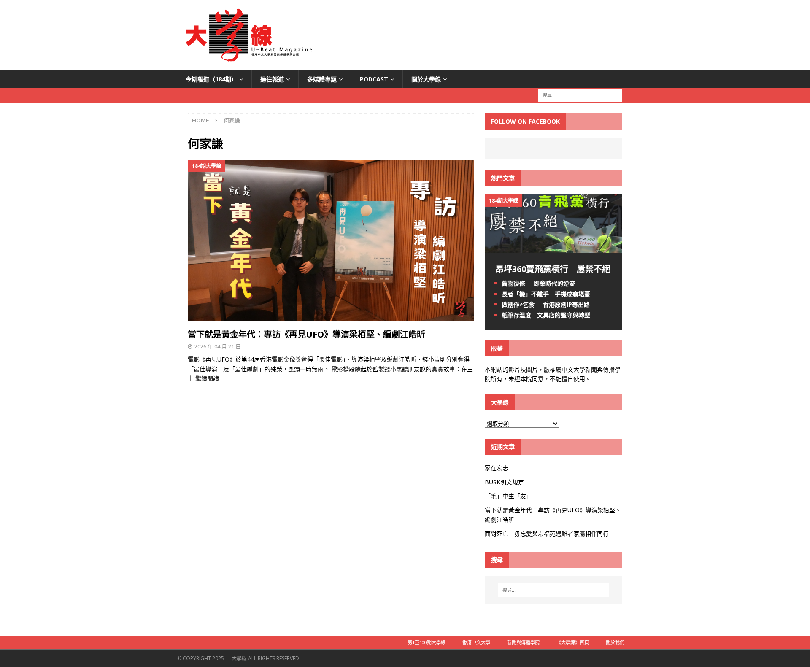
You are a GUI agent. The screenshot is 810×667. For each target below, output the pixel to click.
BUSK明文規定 (504, 482)
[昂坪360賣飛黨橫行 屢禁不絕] (553, 248)
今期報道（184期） (211, 79)
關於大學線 (426, 79)
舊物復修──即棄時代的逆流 (538, 283)
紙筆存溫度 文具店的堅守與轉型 (546, 315)
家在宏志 (496, 468)
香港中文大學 (476, 642)
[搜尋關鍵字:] (580, 95)
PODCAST (374, 79)
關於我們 (615, 642)
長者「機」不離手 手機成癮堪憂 (546, 294)
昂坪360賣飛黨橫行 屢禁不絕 (552, 269)
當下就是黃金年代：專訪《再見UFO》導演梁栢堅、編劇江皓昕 (306, 334)
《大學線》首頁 (572, 642)
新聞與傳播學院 (523, 642)
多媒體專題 (322, 79)
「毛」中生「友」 (508, 496)
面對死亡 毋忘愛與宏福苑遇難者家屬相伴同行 (547, 533)
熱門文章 (503, 178)
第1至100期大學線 (427, 642)
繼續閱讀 (207, 378)
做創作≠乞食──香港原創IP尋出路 (546, 304)
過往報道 (272, 79)
